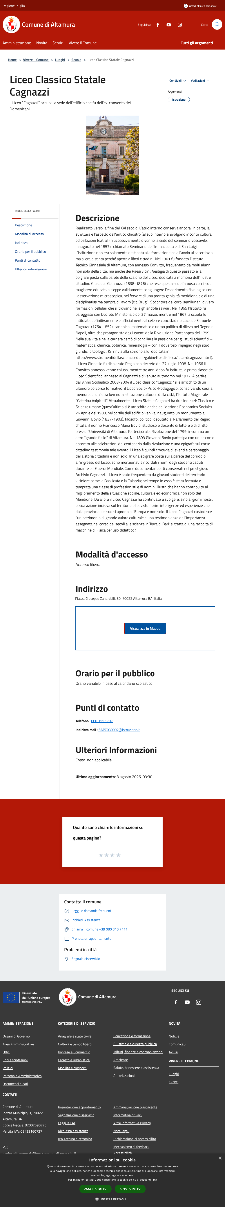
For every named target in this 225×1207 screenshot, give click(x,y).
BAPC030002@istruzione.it (119, 729)
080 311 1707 (102, 720)
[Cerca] (217, 24)
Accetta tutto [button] (95, 1189)
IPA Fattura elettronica (75, 1138)
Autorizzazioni (124, 1075)
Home (12, 59)
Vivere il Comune (36, 59)
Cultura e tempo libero (74, 1044)
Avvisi (173, 1052)
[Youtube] (167, 24)
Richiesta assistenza (73, 1130)
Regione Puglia (14, 5)
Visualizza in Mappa (145, 628)
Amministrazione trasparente (135, 1107)
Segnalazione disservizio (76, 1115)
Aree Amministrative (18, 1044)
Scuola (76, 59)
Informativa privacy (127, 1115)
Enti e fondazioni (15, 1060)
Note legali (121, 1130)
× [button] (220, 1158)
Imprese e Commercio (74, 1052)
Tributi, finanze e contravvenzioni (138, 1051)
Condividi (175, 80)
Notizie (174, 1036)
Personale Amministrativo (22, 1075)
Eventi (173, 1081)
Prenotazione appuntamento (79, 1107)
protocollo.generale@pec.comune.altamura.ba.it (39, 1153)
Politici (8, 1067)
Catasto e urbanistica (74, 1060)
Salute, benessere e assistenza (136, 1067)
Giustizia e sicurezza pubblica (135, 1043)
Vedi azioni (198, 80)
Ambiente (120, 1059)
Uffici (6, 1052)
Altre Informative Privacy (132, 1123)
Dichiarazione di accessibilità (134, 1138)
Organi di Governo (16, 1036)
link (154, 1179)
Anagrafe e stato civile (74, 1036)
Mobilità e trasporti (72, 1067)
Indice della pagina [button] (27, 211)
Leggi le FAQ (67, 1123)
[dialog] (112, 1180)
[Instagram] (178, 24)
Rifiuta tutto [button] (130, 1188)
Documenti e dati (15, 1083)
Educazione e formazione (132, 1036)
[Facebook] (156, 24)
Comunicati (177, 1044)
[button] (112, 1199)
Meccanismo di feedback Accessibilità (131, 1149)
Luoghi (60, 59)
